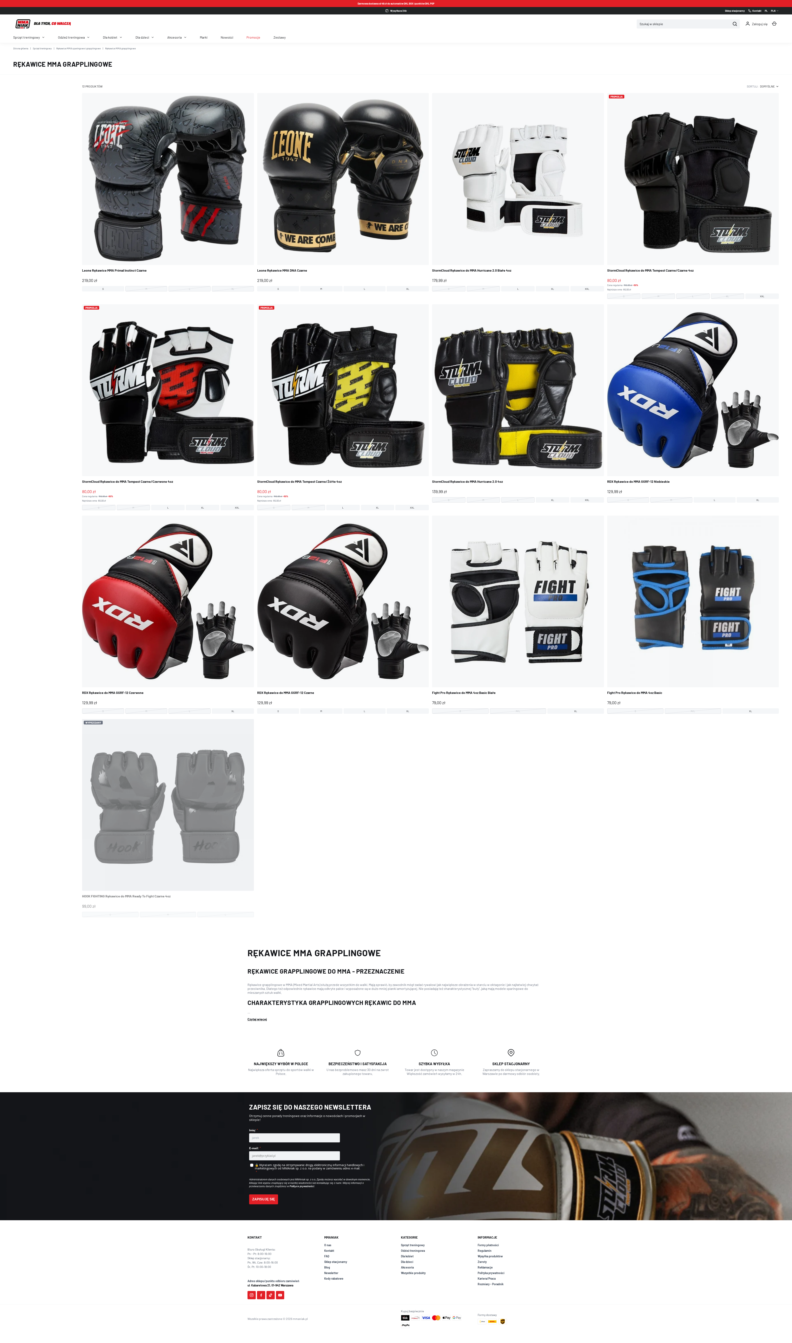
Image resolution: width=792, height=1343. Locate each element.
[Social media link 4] (280, 1295)
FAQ (326, 1256)
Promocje (253, 37)
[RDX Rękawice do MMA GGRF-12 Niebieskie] (693, 403)
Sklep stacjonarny (335, 1262)
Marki (203, 37)
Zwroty (482, 1262)
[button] (774, 23)
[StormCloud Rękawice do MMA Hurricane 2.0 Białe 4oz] (518, 192)
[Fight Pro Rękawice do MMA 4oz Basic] (693, 615)
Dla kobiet (110, 37)
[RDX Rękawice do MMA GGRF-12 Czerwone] (168, 615)
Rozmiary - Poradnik (490, 1284)
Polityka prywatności (491, 1273)
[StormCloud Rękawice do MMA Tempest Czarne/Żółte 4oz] (343, 407)
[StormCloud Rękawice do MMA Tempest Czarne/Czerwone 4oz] (168, 407)
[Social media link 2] (261, 1295)
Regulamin (484, 1250)
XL (232, 288)
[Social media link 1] (252, 1295)
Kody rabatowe (333, 1278)
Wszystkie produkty (413, 1273)
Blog (327, 1267)
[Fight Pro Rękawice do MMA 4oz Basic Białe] (518, 615)
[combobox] (684, 23)
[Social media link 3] (270, 1295)
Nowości (227, 37)
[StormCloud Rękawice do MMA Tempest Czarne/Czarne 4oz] (693, 196)
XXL (587, 288)
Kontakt (329, 1250)
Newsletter (331, 1273)
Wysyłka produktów (490, 1256)
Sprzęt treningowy (26, 37)
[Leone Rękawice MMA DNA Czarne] (343, 192)
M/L (518, 711)
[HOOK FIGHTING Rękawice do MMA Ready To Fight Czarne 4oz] (168, 818)
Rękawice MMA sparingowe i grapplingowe (78, 48)
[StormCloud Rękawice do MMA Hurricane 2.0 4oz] (518, 403)
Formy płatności (488, 1245)
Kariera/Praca (487, 1278)
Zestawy (279, 37)
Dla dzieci (142, 37)
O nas (327, 1245)
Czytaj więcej (257, 1019)
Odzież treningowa (71, 37)
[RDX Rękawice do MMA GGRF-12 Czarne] (343, 615)
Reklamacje (485, 1267)
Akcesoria (174, 37)
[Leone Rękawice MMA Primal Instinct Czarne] (168, 192)
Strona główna (20, 48)
